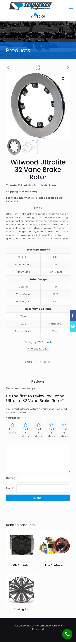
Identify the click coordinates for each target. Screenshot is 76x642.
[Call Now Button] (67, 634)
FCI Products (44, 342)
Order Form (48, 185)
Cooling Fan (21, 609)
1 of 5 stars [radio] (12, 431)
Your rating (13, 418)
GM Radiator (21, 565)
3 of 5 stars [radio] (38, 432)
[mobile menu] (71, 7)
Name (10, 478)
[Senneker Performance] (38, 6)
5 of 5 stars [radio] (64, 432)
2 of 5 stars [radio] (25, 432)
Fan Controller (54, 565)
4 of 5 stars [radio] (51, 432)
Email (10, 488)
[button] (63, 79)
